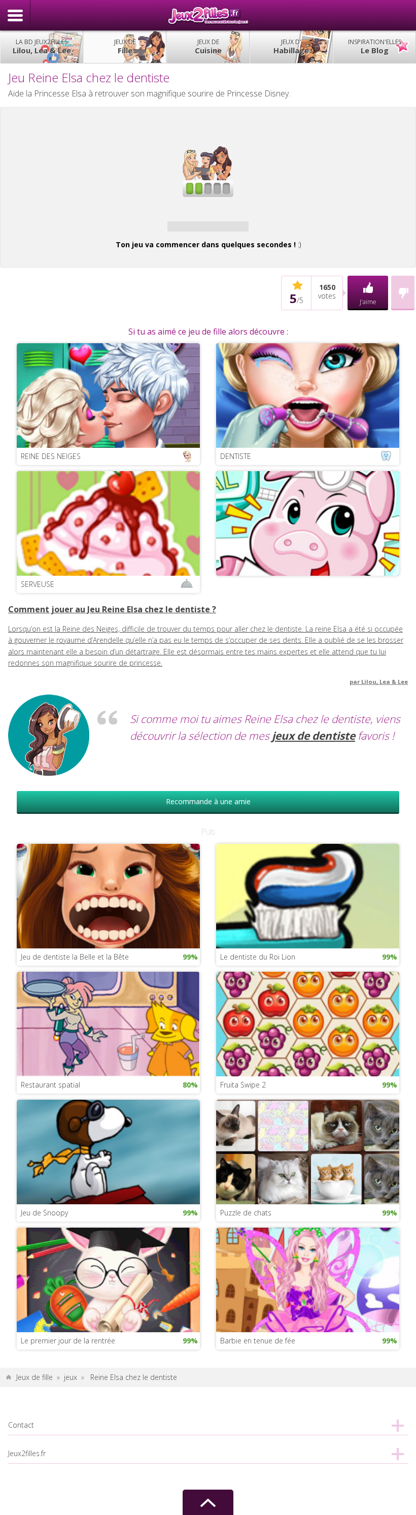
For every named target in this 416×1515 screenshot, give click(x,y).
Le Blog (374, 46)
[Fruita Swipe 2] (307, 1023)
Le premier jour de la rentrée (68, 1340)
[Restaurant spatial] (108, 1023)
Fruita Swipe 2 (243, 1085)
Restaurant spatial (50, 1085)
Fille (125, 46)
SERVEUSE (37, 584)
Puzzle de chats (245, 1212)
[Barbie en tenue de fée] (307, 1279)
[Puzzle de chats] (307, 1151)
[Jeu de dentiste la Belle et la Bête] (108, 895)
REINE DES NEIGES (51, 456)
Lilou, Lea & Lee (42, 46)
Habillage (291, 46)
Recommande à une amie (208, 801)
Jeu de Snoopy (44, 1212)
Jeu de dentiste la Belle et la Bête (75, 957)
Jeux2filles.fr (208, 15)
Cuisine (208, 46)
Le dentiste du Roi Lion (257, 957)
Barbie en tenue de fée (257, 1340)
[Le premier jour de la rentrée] (108, 1279)
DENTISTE (235, 456)
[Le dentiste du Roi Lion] (307, 895)
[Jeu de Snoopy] (108, 1151)
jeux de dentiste (313, 736)
